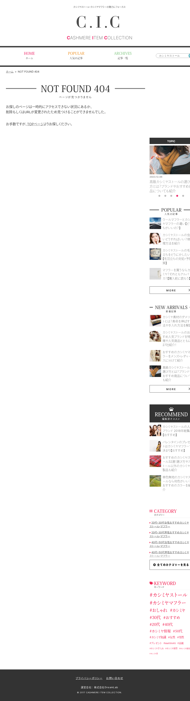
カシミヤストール (170, 595)
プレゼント (156, 643)
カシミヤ (178, 611)
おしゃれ (159, 611)
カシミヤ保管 (172, 649)
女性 (172, 637)
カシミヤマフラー (169, 603)
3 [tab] (171, 196)
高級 (181, 643)
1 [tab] (159, 196)
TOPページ (35, 124)
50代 (178, 631)
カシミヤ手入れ (157, 649)
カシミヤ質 (154, 654)
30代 (156, 618)
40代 (169, 625)
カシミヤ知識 (158, 637)
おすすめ (173, 618)
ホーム (10, 71)
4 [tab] (177, 196)
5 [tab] (183, 196)
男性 (181, 637)
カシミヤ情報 (161, 631)
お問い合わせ (114, 678)
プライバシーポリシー (89, 678)
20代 (156, 625)
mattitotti (170, 643)
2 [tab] (165, 196)
